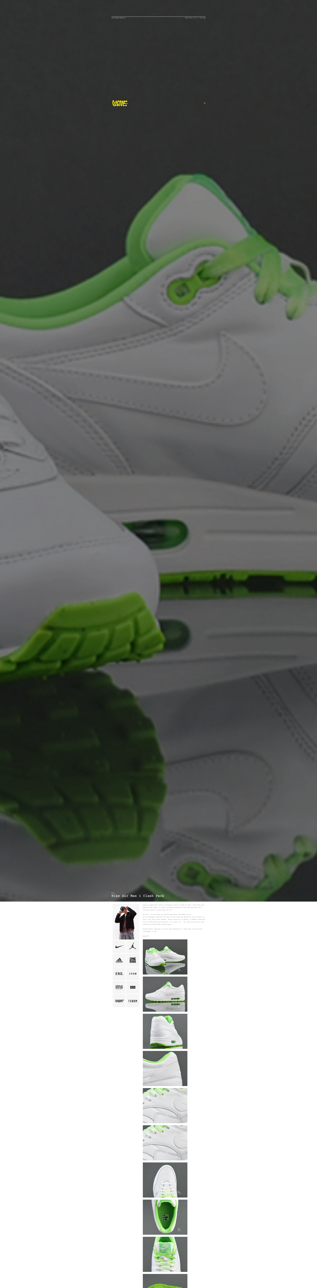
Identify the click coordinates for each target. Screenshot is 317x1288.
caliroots (195, 929)
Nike (112, 893)
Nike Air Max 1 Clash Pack (190, 905)
